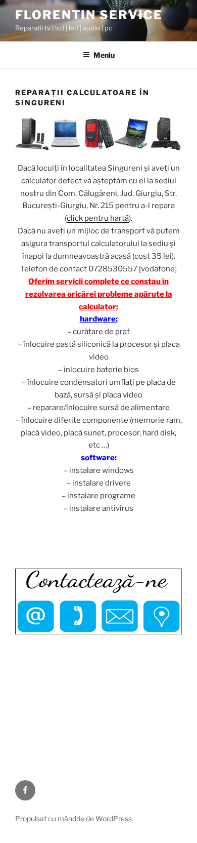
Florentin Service (89, 15)
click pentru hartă (98, 218)
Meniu (104, 55)
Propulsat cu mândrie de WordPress (73, 818)
